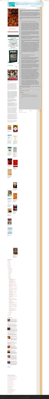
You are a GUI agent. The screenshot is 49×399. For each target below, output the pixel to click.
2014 (8, 267)
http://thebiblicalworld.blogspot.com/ (10, 386)
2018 (8, 263)
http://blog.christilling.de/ (9, 387)
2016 (8, 265)
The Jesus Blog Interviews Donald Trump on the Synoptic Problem (14, 328)
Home (30, 110)
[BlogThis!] (31, 90)
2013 (8, 314)
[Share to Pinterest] (33, 90)
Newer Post (20, 110)
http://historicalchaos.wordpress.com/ (11, 377)
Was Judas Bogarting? (11, 301)
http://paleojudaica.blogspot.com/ (10, 388)
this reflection (25, 12)
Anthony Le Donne (24, 90)
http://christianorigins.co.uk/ (9, 385)
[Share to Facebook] (32, 90)
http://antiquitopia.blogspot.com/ (10, 390)
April (9, 277)
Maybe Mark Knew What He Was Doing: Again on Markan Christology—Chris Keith (14, 356)
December (10, 268)
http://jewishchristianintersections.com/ (11, 389)
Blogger (28, 397)
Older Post (40, 110)
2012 (8, 315)
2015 (8, 266)
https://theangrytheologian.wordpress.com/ (12, 376)
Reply (22, 97)
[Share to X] (31, 90)
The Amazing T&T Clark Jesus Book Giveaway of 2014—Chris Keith (14, 337)
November (10, 269)
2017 (8, 264)
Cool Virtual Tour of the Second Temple (13, 288)
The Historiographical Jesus (25, 82)
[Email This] (30, 90)
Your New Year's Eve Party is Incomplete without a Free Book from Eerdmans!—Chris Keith (14, 362)
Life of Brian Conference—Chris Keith (12, 305)
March (9, 278)
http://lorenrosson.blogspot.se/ (10, 391)
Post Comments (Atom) (24, 112)
